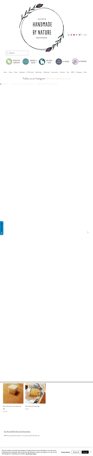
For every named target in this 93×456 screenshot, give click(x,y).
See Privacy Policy (31, 454)
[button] (69, 35)
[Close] (91, 452)
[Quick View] (13, 393)
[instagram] (71, 35)
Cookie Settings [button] (65, 452)
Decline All (76, 452)
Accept (85, 452)
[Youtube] (74, 35)
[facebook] (77, 35)
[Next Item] (88, 232)
